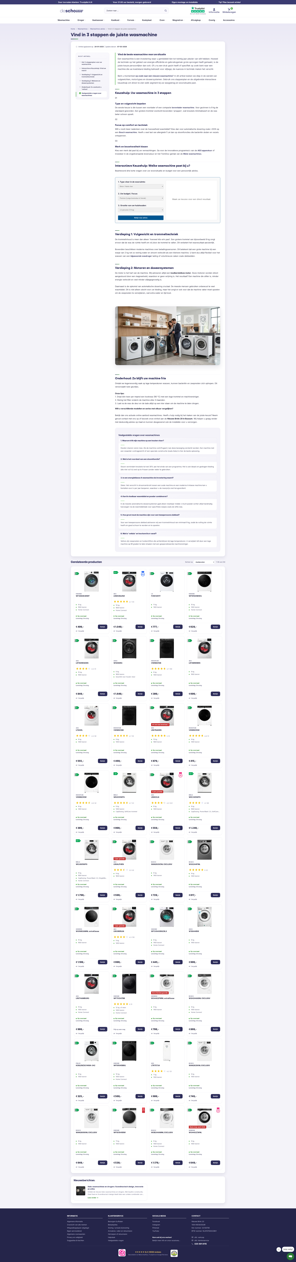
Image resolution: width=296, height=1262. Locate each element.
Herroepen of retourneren (117, 1234)
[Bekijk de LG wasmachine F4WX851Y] (167, 582)
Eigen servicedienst (74, 1231)
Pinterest (155, 1228)
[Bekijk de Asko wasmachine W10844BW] (204, 917)
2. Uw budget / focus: (128, 193)
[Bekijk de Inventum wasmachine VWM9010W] (204, 716)
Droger (81, 20)
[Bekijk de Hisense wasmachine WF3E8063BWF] (91, 582)
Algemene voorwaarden (76, 1234)
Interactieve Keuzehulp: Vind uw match (94, 69)
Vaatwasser (97, 20)
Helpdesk (111, 1237)
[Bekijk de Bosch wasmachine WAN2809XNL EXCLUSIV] (91, 1119)
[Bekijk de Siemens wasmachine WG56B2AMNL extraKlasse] (91, 917)
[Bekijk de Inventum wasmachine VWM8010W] (91, 783)
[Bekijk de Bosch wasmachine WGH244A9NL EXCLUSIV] (204, 984)
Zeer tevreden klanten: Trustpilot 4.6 (75, 2)
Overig (212, 20)
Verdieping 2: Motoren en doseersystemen (91, 82)
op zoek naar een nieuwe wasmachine (154, 76)
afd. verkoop (199, 1237)
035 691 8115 (200, 1244)
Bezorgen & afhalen (115, 1221)
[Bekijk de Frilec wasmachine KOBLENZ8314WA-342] (91, 1052)
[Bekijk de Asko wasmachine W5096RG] (129, 649)
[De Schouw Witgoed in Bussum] (71, 11)
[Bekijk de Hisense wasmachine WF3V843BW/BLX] (167, 917)
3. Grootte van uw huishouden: (132, 205)
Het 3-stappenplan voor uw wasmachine (92, 63)
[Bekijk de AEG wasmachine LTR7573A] (167, 1052)
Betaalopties (112, 1225)
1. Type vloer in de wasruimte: (132, 182)
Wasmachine (64, 20)
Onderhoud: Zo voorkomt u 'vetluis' (91, 88)
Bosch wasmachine (128, 132)
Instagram (156, 1225)
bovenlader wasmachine (183, 107)
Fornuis (130, 20)
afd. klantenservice (201, 1240)
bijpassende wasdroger (141, 256)
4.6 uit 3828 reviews (198, 14)
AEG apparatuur (205, 150)
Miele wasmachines (192, 154)
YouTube (155, 1231)
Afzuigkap (196, 20)
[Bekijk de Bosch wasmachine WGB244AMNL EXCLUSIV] (167, 1119)
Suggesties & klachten (75, 1240)
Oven (162, 20)
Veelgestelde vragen (116, 1240)
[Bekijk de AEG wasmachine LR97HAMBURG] (91, 984)
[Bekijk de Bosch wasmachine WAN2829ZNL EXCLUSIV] (167, 850)
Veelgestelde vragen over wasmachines (91, 94)
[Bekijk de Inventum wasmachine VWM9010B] (129, 716)
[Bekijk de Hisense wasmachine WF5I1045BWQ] (204, 582)
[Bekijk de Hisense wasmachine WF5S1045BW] (129, 1119)
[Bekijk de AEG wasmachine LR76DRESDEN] (91, 649)
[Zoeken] (165, 10)
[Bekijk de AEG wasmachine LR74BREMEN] (204, 649)
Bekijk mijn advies (140, 218)
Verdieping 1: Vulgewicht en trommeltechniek (92, 76)
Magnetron (178, 20)
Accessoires (229, 20)
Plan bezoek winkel (231, 2)
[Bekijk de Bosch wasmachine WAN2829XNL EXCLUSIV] (204, 1052)
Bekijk (102, 627)
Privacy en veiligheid (75, 1237)
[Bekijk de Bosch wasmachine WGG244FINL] (204, 850)
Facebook (156, 1221)
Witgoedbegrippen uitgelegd (78, 1228)
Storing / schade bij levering (118, 1228)
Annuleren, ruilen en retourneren (120, 1231)
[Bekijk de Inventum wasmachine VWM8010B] (167, 649)
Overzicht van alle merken (77, 1225)
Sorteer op (189, 562)
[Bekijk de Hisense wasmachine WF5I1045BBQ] (129, 1052)
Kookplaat (147, 20)
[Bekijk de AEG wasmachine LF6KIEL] (91, 716)
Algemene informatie (75, 1221)
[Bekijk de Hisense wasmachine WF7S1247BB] (129, 984)
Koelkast (115, 20)
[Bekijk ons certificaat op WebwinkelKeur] (122, 1253)
